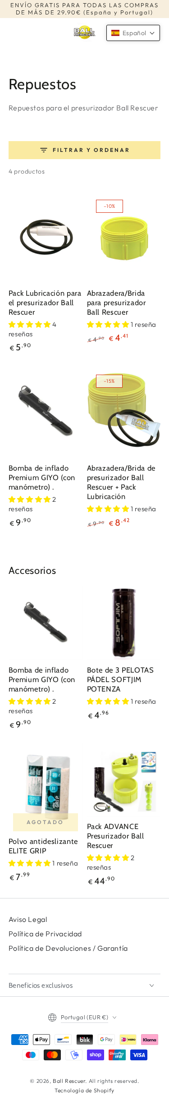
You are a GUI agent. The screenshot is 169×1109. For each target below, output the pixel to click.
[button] (133, 33)
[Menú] (13, 32)
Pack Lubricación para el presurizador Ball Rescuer (45, 302)
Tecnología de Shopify (84, 1090)
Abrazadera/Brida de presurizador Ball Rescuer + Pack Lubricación (121, 482)
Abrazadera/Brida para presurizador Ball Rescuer (116, 302)
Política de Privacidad (45, 933)
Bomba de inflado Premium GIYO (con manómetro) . (42, 477)
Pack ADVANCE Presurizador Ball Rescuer (115, 836)
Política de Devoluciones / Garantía (68, 948)
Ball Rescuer (69, 1080)
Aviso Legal (28, 919)
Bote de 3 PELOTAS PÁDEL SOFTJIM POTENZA (120, 679)
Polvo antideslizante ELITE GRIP (43, 846)
